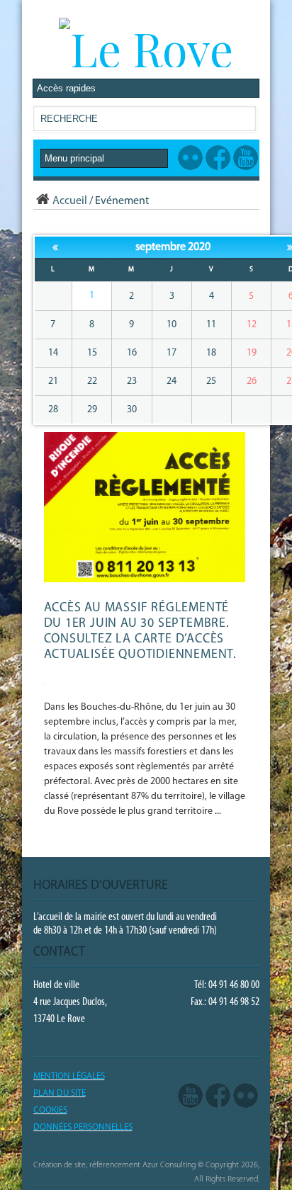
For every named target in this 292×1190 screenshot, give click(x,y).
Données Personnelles (83, 1127)
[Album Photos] (245, 1096)
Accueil (69, 201)
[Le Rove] (146, 48)
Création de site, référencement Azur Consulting (114, 1165)
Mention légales (69, 1076)
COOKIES (50, 1110)
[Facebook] (218, 1096)
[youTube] (190, 1096)
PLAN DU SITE (59, 1093)
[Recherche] (244, 121)
